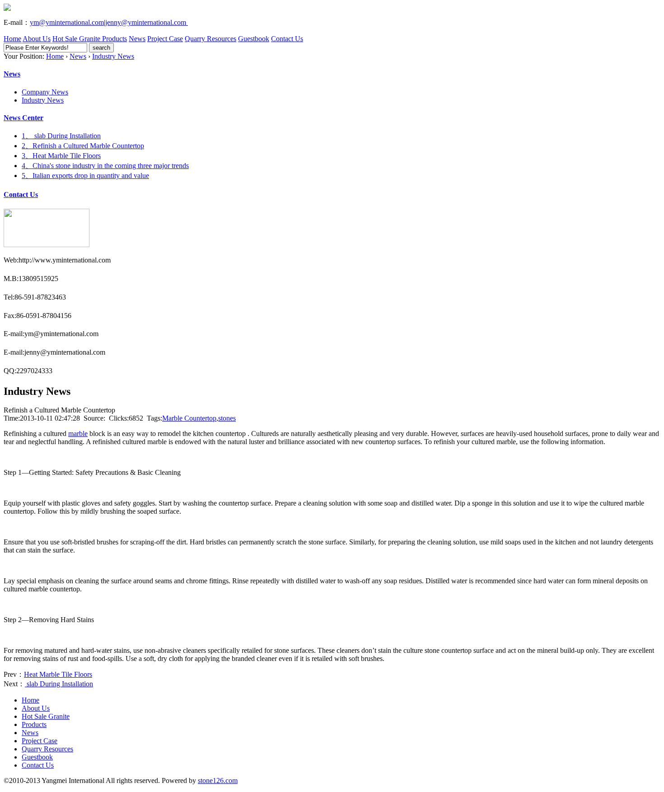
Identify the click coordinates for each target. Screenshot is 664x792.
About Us (37, 38)
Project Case (165, 38)
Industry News (113, 56)
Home (12, 38)
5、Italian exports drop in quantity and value (85, 175)
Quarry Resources (210, 38)
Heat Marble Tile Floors (58, 674)
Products (114, 38)
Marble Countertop (189, 418)
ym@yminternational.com (67, 22)
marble (78, 433)
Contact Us (287, 38)
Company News (45, 92)
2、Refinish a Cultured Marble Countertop (83, 146)
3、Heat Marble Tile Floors (61, 155)
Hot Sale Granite (77, 38)
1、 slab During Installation (61, 136)
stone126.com (218, 780)
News (137, 38)
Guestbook (253, 38)
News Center (23, 118)
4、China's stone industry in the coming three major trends (105, 165)
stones (227, 418)
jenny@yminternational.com (146, 22)
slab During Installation (59, 684)
